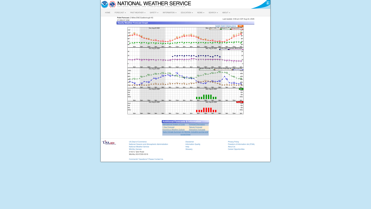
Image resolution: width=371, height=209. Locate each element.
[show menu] (231, 25)
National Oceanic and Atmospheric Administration (148, 144)
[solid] (217, 25)
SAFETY (153, 12)
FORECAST (119, 12)
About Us (231, 146)
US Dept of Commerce (138, 141)
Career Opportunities (236, 149)
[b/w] (223, 25)
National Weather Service (139, 146)
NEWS (200, 12)
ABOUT (225, 12)
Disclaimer (190, 141)
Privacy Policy (233, 141)
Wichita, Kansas (135, 149)
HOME (107, 12)
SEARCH (213, 12)
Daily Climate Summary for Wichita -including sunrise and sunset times (185, 133)
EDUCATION (186, 12)
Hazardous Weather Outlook (173, 129)
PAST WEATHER (137, 12)
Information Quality (193, 144)
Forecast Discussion (197, 124)
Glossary (189, 149)
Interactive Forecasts (197, 129)
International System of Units (173, 124)
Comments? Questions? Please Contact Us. (146, 159)
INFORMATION (169, 12)
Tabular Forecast (195, 127)
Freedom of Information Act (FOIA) (241, 144)
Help (187, 146)
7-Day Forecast (168, 127)
